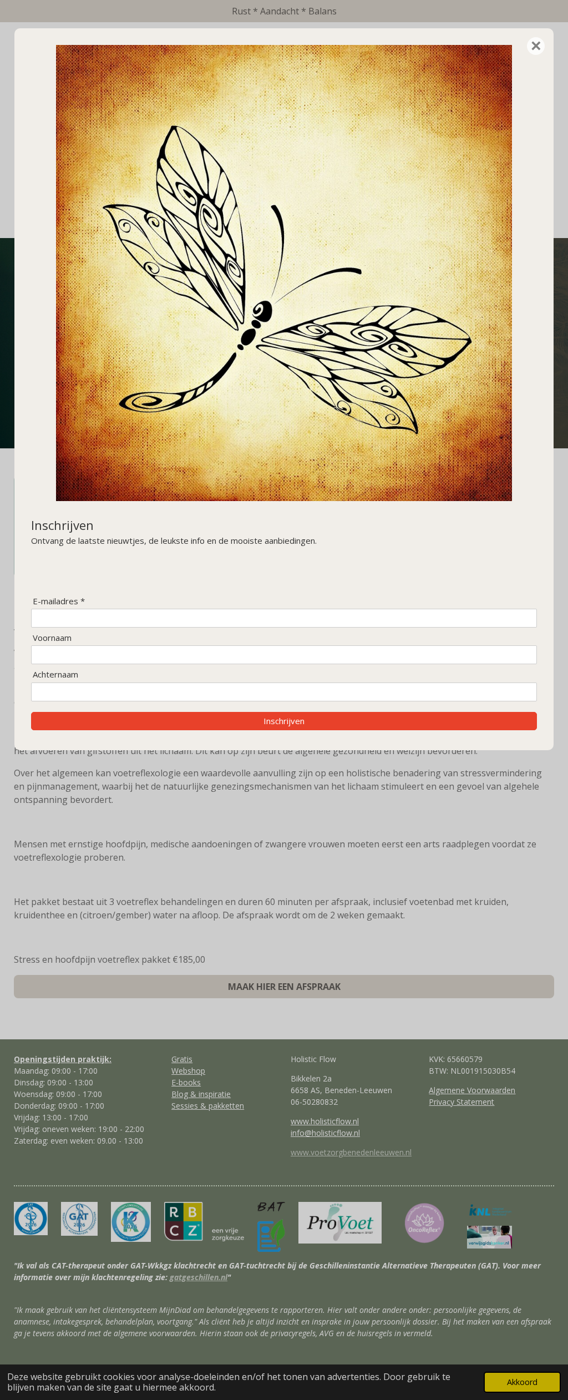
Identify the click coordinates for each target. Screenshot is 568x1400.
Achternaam (55, 674)
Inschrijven (284, 720)
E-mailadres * (59, 601)
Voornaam (52, 638)
